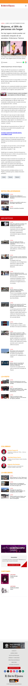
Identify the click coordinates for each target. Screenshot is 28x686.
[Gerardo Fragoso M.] (4, 451)
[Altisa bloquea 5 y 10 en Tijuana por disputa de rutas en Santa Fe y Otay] (5, 477)
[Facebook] (5, 671)
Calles (3, 177)
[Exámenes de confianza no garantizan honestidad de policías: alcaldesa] (5, 196)
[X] (8, 671)
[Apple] (20, 671)
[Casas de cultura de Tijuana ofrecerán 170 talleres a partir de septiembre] (5, 246)
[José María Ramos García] (4, 458)
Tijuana (10, 177)
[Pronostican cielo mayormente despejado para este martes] (5, 354)
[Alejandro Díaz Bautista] (4, 465)
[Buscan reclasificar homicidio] (5, 208)
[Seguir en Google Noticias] (26, 62)
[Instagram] (14, 671)
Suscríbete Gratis (14, 565)
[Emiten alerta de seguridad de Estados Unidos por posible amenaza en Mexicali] (5, 366)
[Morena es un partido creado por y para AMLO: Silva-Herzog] (5, 202)
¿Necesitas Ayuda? (14, 668)
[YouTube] (11, 671)
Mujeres (17, 177)
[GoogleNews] (17, 671)
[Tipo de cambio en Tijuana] (5, 325)
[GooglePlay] (23, 671)
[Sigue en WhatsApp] (23, 62)
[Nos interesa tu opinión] (14, 646)
